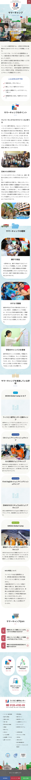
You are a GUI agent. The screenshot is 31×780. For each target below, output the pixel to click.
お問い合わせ (19, 739)
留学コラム (5, 729)
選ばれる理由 (6, 716)
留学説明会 (5, 778)
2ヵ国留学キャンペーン (22, 722)
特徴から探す (6, 719)
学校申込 (18, 737)
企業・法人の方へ (7, 739)
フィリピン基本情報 (7, 714)
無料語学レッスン (20, 719)
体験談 (4, 727)
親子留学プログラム (21, 727)
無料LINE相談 (26, 778)
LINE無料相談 (19, 732)
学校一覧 (5, 722)
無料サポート (19, 716)
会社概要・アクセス (7, 737)
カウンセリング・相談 (15, 778)
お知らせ (5, 732)
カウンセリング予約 (21, 734)
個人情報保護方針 (20, 742)
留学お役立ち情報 (7, 724)
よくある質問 (6, 734)
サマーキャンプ (20, 724)
